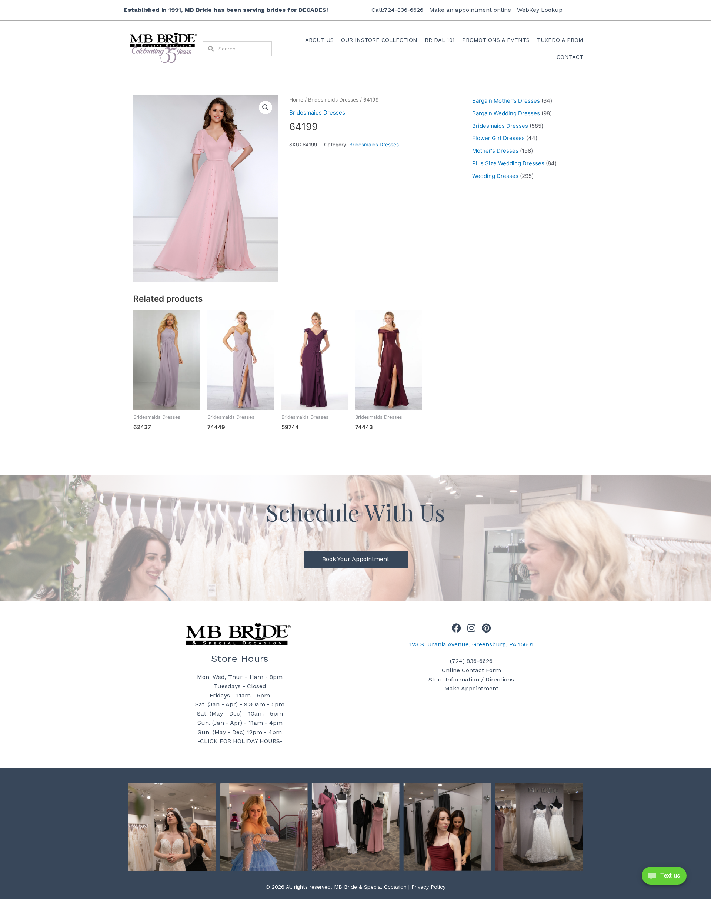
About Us (319, 40)
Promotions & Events (496, 40)
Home (296, 100)
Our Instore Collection (379, 40)
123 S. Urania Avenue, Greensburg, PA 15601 (471, 644)
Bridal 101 (440, 40)
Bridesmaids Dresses (333, 100)
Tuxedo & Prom (560, 40)
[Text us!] (664, 878)
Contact (570, 57)
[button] (265, 107)
